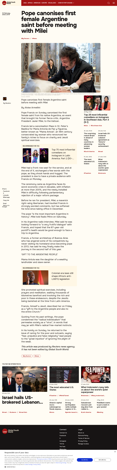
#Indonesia (102, 173)
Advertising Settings (61, 462)
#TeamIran (87, 173)
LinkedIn (6, 195)
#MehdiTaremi (64, 395)
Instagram (63, 441)
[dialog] (58, 460)
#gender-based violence (72, 412)
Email (5, 203)
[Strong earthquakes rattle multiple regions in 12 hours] (72, 406)
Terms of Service (83, 438)
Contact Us (63, 433)
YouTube (62, 446)
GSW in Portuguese (65, 3)
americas (37, 3)
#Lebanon (13, 412)
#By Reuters (25, 38)
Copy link (6, 200)
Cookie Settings (28, 464)
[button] (39, 467)
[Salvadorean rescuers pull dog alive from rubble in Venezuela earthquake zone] (88, 406)
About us (81, 433)
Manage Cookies (83, 444)
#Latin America (86, 412)
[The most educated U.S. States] (90, 164)
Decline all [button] (102, 460)
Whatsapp (6, 197)
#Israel (100, 151)
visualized (52, 3)
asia (25, 3)
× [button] (115, 451)
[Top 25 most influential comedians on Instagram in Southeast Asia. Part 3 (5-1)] (97, 110)
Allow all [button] (84, 460)
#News (34, 38)
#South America (89, 151)
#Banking (100, 412)
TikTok (62, 444)
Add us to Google (5, 206)
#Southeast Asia (96, 125)
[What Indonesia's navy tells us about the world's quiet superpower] (104, 164)
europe (44, 3)
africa (30, 3)
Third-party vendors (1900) (44, 459)
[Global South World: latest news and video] (10, 3)
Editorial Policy (83, 435)
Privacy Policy (82, 441)
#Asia (86, 125)
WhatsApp (63, 449)
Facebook (6, 191)
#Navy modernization (98, 395)
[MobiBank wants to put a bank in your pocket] (103, 406)
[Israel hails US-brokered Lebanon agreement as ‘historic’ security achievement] (104, 140)
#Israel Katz (23, 412)
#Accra (51, 412)
